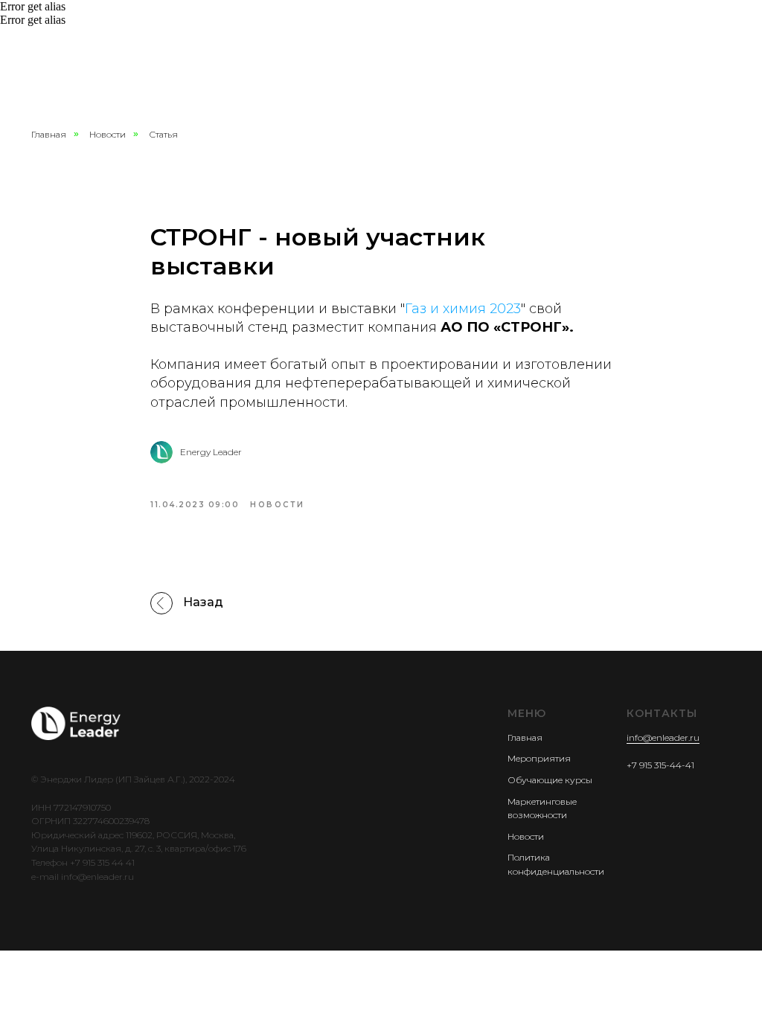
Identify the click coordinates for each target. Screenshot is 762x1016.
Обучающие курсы (550, 779)
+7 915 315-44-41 (660, 765)
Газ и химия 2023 (463, 308)
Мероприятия (539, 758)
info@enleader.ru (663, 737)
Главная (48, 134)
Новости (107, 134)
